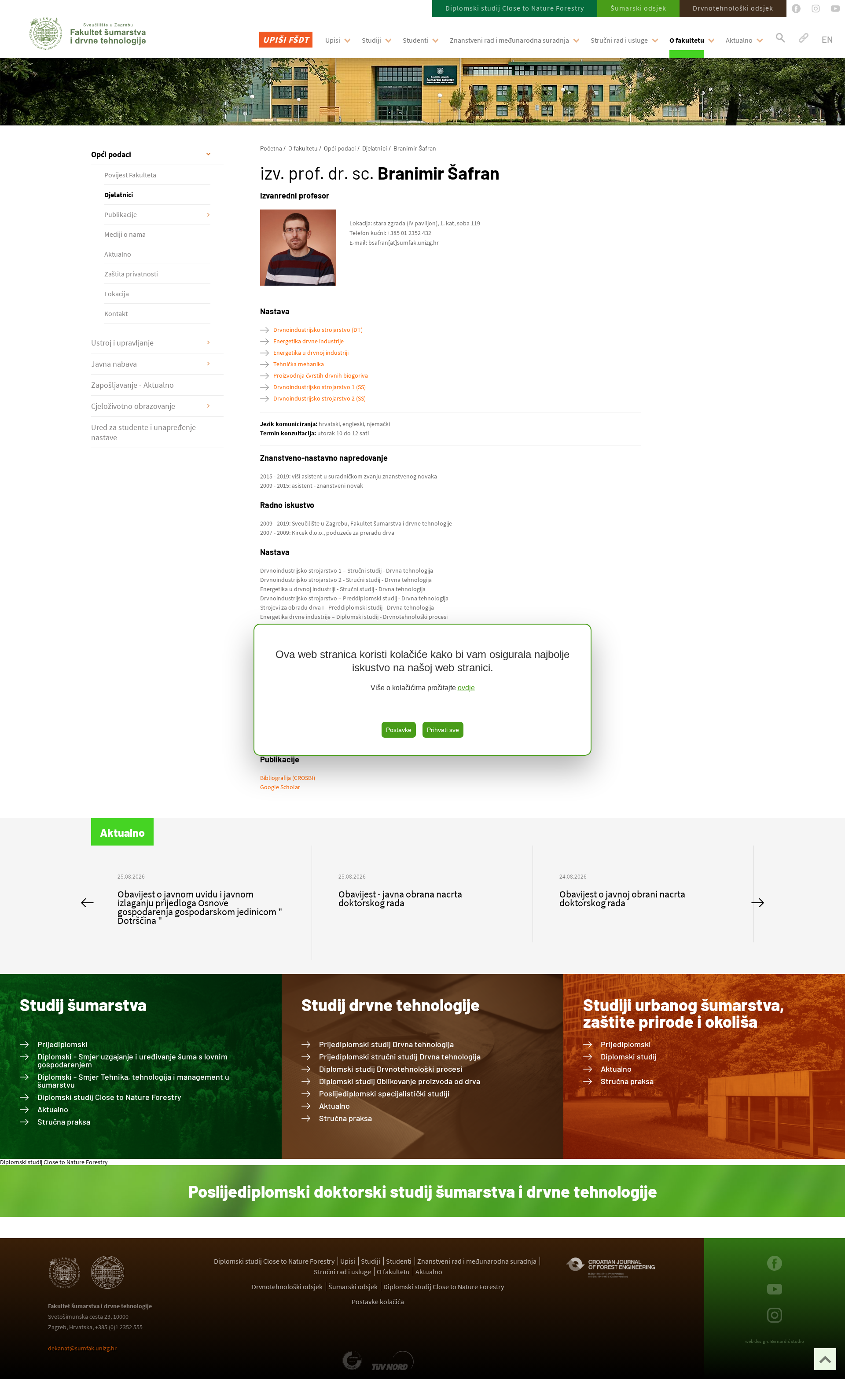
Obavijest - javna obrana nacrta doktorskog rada (179, 898)
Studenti (415, 40)
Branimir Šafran (414, 148)
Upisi (332, 40)
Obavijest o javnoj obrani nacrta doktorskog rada (401, 898)
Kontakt (116, 313)
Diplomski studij (629, 1056)
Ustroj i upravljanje (122, 343)
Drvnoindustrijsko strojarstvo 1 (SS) (319, 387)
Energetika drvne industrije (308, 341)
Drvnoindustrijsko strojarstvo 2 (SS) (319, 398)
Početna (271, 148)
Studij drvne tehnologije (390, 1004)
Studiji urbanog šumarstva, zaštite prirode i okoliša (683, 1012)
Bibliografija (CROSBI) (287, 778)
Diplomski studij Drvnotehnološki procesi (391, 1069)
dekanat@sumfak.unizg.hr (82, 1348)
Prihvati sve (443, 729)
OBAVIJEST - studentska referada (625, 894)
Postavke (398, 729)
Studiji (371, 40)
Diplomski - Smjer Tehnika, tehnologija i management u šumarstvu (133, 1080)
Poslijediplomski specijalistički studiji (384, 1093)
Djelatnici (118, 194)
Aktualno (739, 40)
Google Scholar (280, 787)
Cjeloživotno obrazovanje (133, 406)
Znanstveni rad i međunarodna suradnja (509, 40)
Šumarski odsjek (638, 8)
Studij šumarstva (83, 1004)
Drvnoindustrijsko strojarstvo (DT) (318, 330)
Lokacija (116, 293)
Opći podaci (111, 154)
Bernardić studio (787, 1341)
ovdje (466, 687)
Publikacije (120, 214)
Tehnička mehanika (298, 364)
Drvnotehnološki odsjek (733, 8)
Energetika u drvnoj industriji (311, 353)
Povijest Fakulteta (130, 174)
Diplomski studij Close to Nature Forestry (514, 8)
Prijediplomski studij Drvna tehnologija (386, 1044)
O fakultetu (686, 40)
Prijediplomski (62, 1044)
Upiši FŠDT (286, 39)
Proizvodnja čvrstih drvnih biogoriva (320, 375)
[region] (423, 690)
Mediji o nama (125, 234)
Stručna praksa (63, 1121)
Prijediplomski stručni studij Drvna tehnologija (400, 1056)
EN (827, 39)
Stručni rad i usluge (619, 40)
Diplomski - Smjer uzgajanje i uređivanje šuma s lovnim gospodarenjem (132, 1060)
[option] (201, 894)
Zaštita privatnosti (131, 273)
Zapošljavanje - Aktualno (132, 385)
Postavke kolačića (378, 1301)
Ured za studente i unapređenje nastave (143, 432)
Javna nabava (114, 364)
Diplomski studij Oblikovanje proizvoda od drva (399, 1081)
